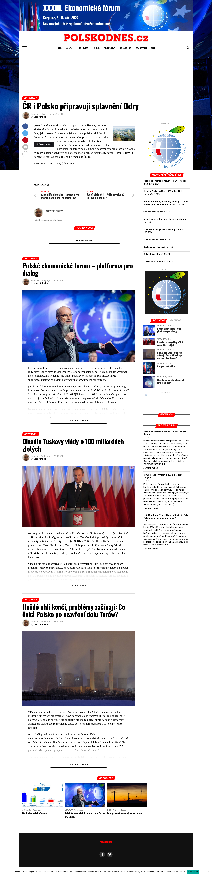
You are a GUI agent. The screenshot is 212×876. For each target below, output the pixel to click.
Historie (96, 47)
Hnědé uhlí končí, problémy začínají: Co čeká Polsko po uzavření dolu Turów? (165, 516)
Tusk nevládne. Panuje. (155, 240)
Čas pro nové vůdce (153, 212)
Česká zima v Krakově (154, 247)
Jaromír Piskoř (41, 117)
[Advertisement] (106, 74)
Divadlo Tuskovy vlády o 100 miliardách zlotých (162, 476)
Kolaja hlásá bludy (152, 254)
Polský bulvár (110, 47)
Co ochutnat (126, 47)
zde (72, 163)
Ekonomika (83, 47)
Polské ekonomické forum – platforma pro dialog (164, 433)
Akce (153, 47)
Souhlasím (193, 871)
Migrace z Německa (153, 262)
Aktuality (70, 47)
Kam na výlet (141, 47)
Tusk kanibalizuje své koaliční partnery (163, 229)
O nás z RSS (168, 425)
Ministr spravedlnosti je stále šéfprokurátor (165, 219)
